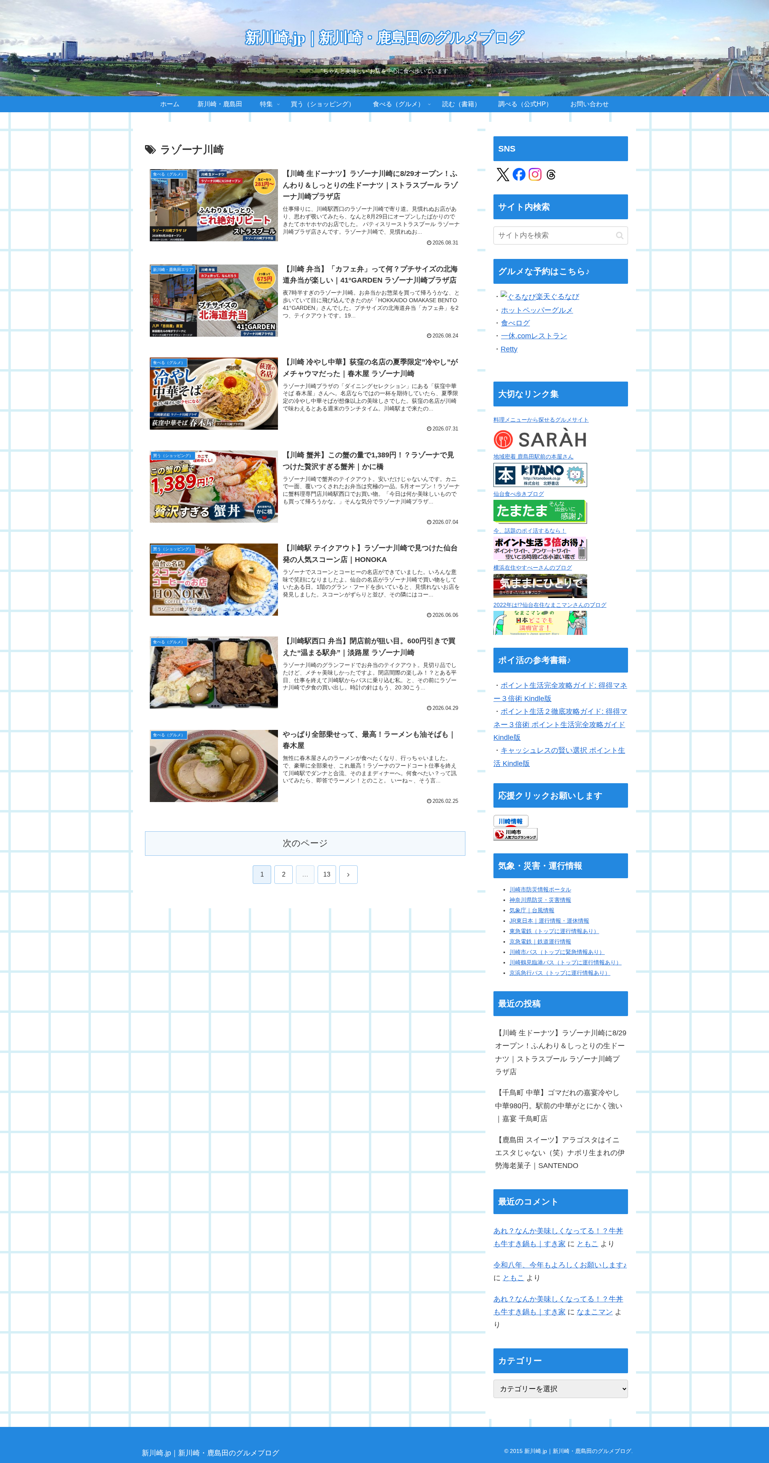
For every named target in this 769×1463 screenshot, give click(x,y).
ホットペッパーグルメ (537, 310)
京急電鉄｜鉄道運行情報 (540, 941)
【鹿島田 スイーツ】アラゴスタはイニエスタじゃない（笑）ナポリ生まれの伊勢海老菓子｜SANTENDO (560, 1153)
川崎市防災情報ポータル (540, 889)
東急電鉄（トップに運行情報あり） (554, 931)
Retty (509, 349)
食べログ (515, 323)
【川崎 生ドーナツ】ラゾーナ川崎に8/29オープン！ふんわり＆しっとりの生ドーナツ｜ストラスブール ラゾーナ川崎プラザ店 (560, 1052)
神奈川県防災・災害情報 (540, 900)
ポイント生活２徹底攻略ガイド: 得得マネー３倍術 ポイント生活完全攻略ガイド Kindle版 (560, 724)
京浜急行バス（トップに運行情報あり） (559, 973)
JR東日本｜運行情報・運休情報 (549, 920)
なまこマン (595, 1312)
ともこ (587, 1244)
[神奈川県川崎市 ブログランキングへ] (515, 834)
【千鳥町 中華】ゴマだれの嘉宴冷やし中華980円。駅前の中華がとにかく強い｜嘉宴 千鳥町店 (558, 1106)
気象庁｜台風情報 (531, 910)
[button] (620, 235)
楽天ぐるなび (557, 297)
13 (326, 874)
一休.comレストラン (534, 336)
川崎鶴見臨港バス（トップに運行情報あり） (565, 962)
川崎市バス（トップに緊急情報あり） (557, 952)
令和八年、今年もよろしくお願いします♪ (560, 1265)
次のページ (305, 843)
